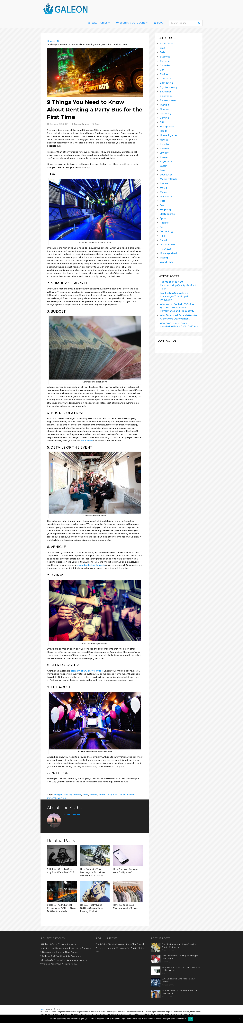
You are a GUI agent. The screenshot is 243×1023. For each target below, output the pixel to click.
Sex (162, 205)
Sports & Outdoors (132, 22)
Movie (163, 187)
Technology (166, 231)
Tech (162, 227)
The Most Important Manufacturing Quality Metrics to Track (178, 285)
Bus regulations (72, 794)
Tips (97, 124)
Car (162, 69)
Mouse (164, 183)
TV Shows (165, 249)
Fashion (164, 104)
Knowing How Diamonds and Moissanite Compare (65, 948)
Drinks (93, 794)
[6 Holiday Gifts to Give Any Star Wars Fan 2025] (62, 855)
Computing (166, 83)
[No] (239, 1018)
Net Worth (166, 196)
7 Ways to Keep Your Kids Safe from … (58, 964)
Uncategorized (168, 253)
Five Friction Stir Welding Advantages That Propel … (121, 944)
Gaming (164, 118)
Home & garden (169, 135)
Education (166, 91)
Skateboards (167, 214)
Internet (164, 148)
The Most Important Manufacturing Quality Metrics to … (120, 949)
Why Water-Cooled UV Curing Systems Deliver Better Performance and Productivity (177, 307)
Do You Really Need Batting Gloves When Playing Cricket (92, 908)
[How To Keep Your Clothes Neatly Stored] (128, 891)
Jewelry (164, 152)
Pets (162, 201)
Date (85, 794)
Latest (163, 166)
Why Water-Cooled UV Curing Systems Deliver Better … (181, 968)
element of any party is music (87, 670)
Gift (162, 122)
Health (163, 131)
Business (165, 56)
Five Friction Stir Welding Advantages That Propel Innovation (174, 296)
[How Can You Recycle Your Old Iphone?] (128, 855)
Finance (164, 109)
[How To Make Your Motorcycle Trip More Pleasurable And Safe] (95, 855)
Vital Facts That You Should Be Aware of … (60, 956)
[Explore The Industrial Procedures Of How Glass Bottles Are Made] (62, 891)
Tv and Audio (167, 244)
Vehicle (62, 798)
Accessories (167, 43)
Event (102, 794)
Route (122, 794)
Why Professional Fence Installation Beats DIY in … (179, 992)
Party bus (112, 794)
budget (58, 794)
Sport (163, 218)
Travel (163, 240)
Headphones (167, 126)
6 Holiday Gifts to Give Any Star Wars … (58, 944)
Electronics (166, 96)
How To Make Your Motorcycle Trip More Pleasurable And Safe (92, 872)
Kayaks (164, 157)
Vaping (164, 257)
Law (162, 170)
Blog (160, 22)
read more (87, 440)
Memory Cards (168, 179)
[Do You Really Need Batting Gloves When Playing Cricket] (95, 891)
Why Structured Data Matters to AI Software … (179, 980)
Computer (166, 78)
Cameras (165, 61)
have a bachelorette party (90, 565)
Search (199, 23)
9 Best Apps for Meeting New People (59, 952)
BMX (162, 52)
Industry (164, 144)
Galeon (43, 1009)
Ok (190, 1019)
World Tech (166, 262)
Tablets (164, 222)
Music (163, 192)
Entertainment (168, 100)
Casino (164, 74)
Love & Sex (166, 174)
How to (164, 139)
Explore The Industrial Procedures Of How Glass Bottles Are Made (61, 908)
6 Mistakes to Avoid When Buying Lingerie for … (63, 960)
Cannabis (165, 65)
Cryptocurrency (168, 87)
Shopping (165, 209)
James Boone (81, 124)
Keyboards (166, 161)
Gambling (165, 113)
